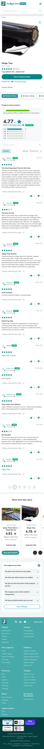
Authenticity (17, 744)
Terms (5, 744)
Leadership (5, 700)
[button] (35, 553)
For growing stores (29, 636)
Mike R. (9, 158)
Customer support (7, 654)
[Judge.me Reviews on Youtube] (25, 622)
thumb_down (38, 196)
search (40, 11)
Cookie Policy (15, 746)
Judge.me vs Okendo (30, 680)
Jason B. (9, 244)
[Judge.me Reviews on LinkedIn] (20, 622)
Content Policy (35, 744)
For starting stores (29, 634)
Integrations (5, 642)
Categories (5, 715)
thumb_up (31, 196)
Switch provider (28, 686)
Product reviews (6, 631)
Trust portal (5, 660)
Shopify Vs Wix (28, 665)
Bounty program (28, 699)
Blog (3, 674)
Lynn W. (9, 203)
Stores (3, 712)
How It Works (22, 607)
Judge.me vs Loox (29, 674)
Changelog (5, 688)
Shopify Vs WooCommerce (31, 657)
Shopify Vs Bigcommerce (31, 654)
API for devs (5, 686)
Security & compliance (8, 657)
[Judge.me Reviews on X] (16, 622)
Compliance (26, 744)
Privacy (10, 744)
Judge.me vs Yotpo (29, 677)
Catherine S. (10, 394)
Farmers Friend (21, 82)
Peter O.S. (10, 368)
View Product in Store (22, 77)
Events (4, 677)
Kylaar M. (9, 282)
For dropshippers (28, 631)
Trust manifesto (6, 662)
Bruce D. (9, 311)
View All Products (10, 553)
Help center (5, 683)
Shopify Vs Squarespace (31, 660)
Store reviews (6, 634)
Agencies (4, 680)
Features (4, 636)
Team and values (7, 697)
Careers (4, 703)
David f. (9, 459)
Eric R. (8, 425)
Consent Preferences (27, 746)
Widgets (4, 639)
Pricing (4, 651)
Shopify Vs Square (29, 662)
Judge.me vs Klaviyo (30, 683)
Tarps (4, 17)
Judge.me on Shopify (30, 651)
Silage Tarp (7, 63)
